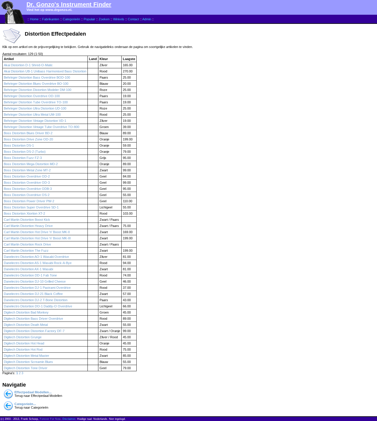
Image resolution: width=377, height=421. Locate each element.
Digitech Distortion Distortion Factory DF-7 (34, 331)
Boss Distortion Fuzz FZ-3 (23, 158)
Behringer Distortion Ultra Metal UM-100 (32, 114)
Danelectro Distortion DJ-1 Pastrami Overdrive (37, 287)
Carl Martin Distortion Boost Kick (27, 219)
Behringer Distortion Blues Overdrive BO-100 (36, 83)
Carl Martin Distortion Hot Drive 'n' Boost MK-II (37, 232)
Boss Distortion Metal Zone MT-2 (27, 170)
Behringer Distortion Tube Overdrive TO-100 (36, 102)
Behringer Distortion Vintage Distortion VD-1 (35, 120)
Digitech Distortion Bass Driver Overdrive (33, 318)
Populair (89, 19)
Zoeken (104, 19)
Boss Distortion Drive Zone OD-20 (28, 139)
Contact (133, 19)
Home (34, 19)
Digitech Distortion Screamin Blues (28, 362)
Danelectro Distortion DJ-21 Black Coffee (33, 294)
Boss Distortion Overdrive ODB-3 (28, 188)
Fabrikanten (50, 19)
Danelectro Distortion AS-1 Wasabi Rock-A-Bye (38, 263)
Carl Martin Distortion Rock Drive (27, 244)
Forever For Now (50, 418)
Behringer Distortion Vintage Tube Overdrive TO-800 (41, 127)
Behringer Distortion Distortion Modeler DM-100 (37, 90)
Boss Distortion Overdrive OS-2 (26, 195)
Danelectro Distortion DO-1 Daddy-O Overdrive (38, 306)
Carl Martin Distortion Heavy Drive (28, 226)
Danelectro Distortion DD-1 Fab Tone (30, 275)
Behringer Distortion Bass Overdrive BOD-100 (37, 77)
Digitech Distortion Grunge (23, 337)
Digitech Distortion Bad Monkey (26, 312)
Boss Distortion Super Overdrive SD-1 (31, 207)
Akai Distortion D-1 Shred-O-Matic (28, 65)
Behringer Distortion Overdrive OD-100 (32, 96)
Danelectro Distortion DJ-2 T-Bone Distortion (35, 300)
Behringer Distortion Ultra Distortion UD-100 (35, 108)
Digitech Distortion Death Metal (26, 324)
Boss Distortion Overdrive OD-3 (27, 182)
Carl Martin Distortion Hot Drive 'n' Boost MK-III (37, 238)
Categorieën (71, 19)
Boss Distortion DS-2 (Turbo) (25, 151)
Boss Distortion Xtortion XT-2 (24, 213)
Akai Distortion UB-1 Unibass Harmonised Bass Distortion (45, 71)
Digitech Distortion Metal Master (26, 355)
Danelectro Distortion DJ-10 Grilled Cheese (35, 281)
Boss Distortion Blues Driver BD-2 (28, 133)
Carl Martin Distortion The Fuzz (26, 250)
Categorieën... (25, 404)
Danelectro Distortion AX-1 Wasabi (28, 269)
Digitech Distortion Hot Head (24, 343)
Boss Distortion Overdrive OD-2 (27, 176)
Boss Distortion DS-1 (19, 145)
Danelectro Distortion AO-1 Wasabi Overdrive (36, 256)
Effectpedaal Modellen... (33, 392)
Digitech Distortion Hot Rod (23, 349)
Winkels (118, 19)
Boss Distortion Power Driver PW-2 (29, 201)
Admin (146, 19)
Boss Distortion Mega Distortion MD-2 (31, 164)
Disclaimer (68, 418)
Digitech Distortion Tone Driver (25, 368)
